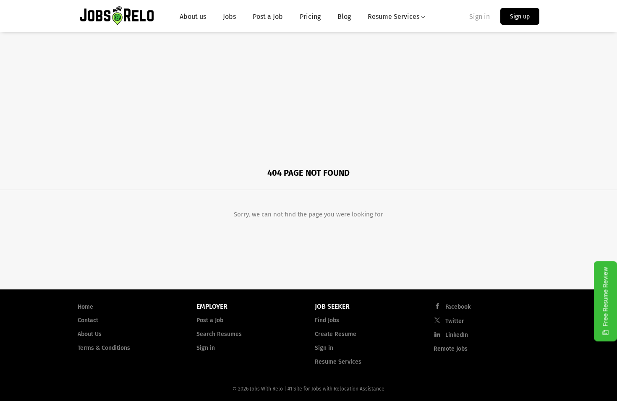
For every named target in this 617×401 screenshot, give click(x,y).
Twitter (454, 321)
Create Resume (335, 334)
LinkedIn (456, 335)
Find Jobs (327, 320)
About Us (90, 334)
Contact (88, 320)
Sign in (479, 17)
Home (85, 306)
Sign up (520, 16)
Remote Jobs (451, 348)
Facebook (458, 306)
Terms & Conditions (104, 348)
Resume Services (338, 361)
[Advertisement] (308, 95)
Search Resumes (219, 334)
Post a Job (209, 320)
